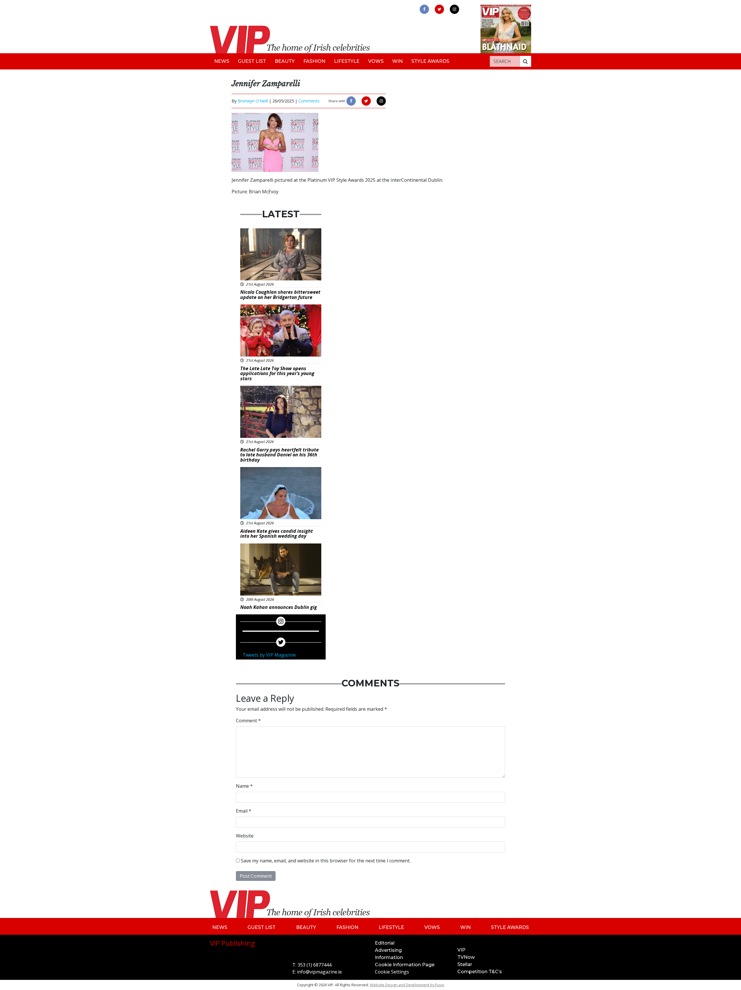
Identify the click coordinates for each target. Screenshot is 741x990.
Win (397, 61)
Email (243, 811)
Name (244, 786)
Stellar (464, 964)
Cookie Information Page (404, 964)
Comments (309, 101)
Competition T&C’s (479, 971)
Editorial (385, 943)
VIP (461, 950)
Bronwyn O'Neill (253, 101)
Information (389, 957)
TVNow (466, 957)
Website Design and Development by (407, 984)
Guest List (252, 61)
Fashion (314, 61)
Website (245, 836)
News (221, 61)
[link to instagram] (454, 9)
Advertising (388, 950)
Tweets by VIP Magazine (269, 655)
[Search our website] (525, 61)
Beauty (285, 61)
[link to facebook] (424, 9)
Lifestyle (347, 61)
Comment (248, 720)
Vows (376, 61)
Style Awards (430, 61)
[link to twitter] (439, 9)
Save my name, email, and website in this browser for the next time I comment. (325, 860)
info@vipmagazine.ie (319, 972)
